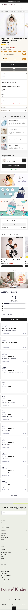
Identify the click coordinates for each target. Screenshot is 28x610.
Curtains (3, 535)
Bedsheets (3, 533)
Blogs (2, 577)
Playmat (2, 560)
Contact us (3, 525)
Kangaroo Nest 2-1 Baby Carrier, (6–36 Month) (10, 260)
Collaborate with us (5, 527)
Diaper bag (3, 554)
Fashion (2, 558)
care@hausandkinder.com (21, 225)
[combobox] (26, 314)
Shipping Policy (23, 227)
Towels (2, 539)
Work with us (3, 522)
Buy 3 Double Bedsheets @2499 (14, 1)
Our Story (3, 520)
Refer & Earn (3, 582)
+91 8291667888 (8, 225)
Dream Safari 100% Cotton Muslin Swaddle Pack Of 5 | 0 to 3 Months (13, 159)
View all (14, 270)
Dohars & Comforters (5, 544)
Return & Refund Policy (6, 575)
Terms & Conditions (5, 571)
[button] (2, 4)
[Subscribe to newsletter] (25, 513)
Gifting (2, 546)
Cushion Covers (4, 537)
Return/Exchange (5, 569)
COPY (24, 53)
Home (7, 8)
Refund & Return (5, 227)
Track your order (4, 567)
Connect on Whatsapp (6, 579)
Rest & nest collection (6, 552)
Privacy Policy (4, 573)
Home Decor (3, 541)
